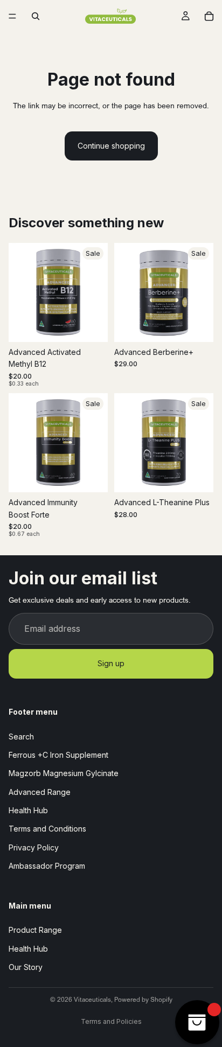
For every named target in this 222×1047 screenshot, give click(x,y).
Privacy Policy (34, 847)
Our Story (26, 967)
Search (21, 736)
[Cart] (209, 16)
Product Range (35, 930)
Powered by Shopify (143, 999)
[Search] (35, 16)
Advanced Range (40, 792)
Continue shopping (111, 145)
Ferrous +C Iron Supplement (58, 754)
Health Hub (28, 810)
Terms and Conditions (47, 829)
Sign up (111, 663)
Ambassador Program (47, 865)
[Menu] (12, 16)
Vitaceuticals (92, 999)
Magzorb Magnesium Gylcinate (64, 773)
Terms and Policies (111, 1021)
